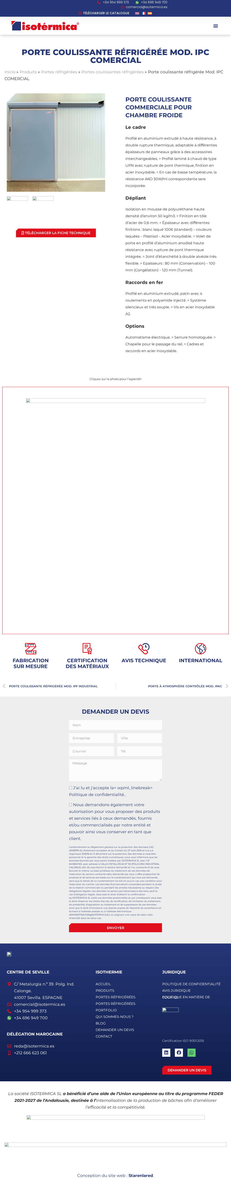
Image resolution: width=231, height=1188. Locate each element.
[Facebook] (179, 1053)
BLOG (101, 1023)
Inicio (10, 71)
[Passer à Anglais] (137, 13)
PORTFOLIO (106, 1010)
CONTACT (104, 1036)
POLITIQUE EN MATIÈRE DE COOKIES (186, 997)
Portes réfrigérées (59, 71)
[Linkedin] (166, 1053)
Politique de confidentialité (191, 984)
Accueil (103, 984)
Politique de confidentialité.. (97, 794)
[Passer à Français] (143, 13)
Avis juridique (176, 990)
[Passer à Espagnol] (150, 13)
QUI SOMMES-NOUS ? (115, 1017)
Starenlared (141, 1175)
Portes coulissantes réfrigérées (112, 71)
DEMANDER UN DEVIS (115, 1030)
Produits (28, 71)
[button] (215, 26)
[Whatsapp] (191, 1053)
